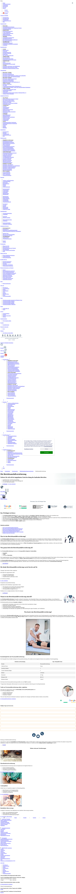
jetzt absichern (5, 563)
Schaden (6, 13)
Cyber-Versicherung (6, 32)
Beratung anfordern (8, 469)
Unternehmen (5, 5)
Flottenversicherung (6, 173)
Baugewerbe (5, 182)
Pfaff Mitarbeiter (6, 249)
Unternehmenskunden (6, 828)
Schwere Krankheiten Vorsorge (9, 274)
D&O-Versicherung (6, 144)
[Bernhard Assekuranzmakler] (11, 341)
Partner (4, 289)
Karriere (6, 10)
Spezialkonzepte (6, 18)
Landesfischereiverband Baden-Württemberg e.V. (12, 86)
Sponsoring (2, 852)
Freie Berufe (5, 203)
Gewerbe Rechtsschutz (7, 158)
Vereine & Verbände (6, 4)
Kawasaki (5, 263)
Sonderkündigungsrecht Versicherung (10, 123)
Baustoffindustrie (6, 183)
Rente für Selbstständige (7, 170)
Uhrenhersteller (6, 200)
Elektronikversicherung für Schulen (9, 59)
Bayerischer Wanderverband (8, 79)
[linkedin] (4, 817)
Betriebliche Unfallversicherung (9, 167)
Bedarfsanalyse (6, 229)
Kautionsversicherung (7, 159)
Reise (4, 251)
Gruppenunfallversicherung (8, 33)
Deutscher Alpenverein (7, 84)
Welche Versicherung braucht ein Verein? (10, 98)
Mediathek (5, 127)
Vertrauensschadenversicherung (9, 149)
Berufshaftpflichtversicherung (8, 142)
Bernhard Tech (5, 233)
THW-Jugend (5, 91)
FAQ (4, 328)
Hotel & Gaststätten (6, 217)
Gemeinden (5, 45)
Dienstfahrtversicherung (7, 38)
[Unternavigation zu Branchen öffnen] (7, 402)
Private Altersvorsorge (7, 277)
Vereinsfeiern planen (7, 104)
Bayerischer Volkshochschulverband (10, 78)
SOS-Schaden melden (7, 320)
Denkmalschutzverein (7, 52)
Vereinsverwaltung (6, 118)
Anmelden (6, 11)
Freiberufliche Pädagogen (7, 42)
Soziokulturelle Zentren (7, 90)
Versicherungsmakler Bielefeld (8, 303)
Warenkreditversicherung (7, 162)
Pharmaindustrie (6, 197)
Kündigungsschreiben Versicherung (9, 122)
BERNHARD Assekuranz (7, 847)
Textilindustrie (5, 199)
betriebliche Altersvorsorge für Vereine (10, 67)
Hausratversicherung (7, 262)
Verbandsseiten (5, 19)
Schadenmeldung (6, 313)
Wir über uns (5, 287)
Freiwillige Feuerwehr (7, 53)
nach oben (2, 862)
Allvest (4, 269)
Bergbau (4, 184)
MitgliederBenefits (6, 115)
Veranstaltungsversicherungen (8, 37)
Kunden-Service (3, 853)
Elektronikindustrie (6, 186)
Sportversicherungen (7, 63)
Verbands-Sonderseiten (4, 822)
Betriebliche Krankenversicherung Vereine (11, 68)
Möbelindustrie (5, 196)
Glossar (4, 125)
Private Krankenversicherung (8, 272)
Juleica (4, 61)
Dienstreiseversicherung (7, 168)
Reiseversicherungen (7, 114)
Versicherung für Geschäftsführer (9, 150)
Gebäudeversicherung (7, 156)
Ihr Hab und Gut (6, 247)
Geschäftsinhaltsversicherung (8, 157)
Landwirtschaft (5, 191)
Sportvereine (5, 112)
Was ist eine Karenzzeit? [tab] (7, 709)
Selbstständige (5, 208)
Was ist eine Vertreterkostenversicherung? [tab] (12, 712)
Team (4, 291)
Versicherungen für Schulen (8, 58)
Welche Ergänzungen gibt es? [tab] (8, 726)
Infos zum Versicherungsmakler (9, 101)
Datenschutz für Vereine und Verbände (10, 103)
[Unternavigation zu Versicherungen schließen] (3, 400)
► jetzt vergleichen (11, 483)
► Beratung (5, 483)
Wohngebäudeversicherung (8, 265)
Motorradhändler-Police (7, 219)
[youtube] (7, 817)
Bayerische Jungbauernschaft (8, 74)
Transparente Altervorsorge (8, 278)
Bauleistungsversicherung (7, 141)
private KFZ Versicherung (8, 264)
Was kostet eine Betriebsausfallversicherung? (11, 530)
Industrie (4, 206)
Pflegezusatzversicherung (7, 276)
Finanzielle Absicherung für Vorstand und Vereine (12, 27)
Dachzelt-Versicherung (7, 261)
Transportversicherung (7, 175)
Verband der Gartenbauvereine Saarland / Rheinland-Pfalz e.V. (14, 92)
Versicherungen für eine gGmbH (9, 64)
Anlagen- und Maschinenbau (8, 180)
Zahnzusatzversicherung (7, 275)
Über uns (4, 7)
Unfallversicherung (6, 256)
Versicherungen (6, 17)
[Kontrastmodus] (69, 889)
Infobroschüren (6, 237)
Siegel (4, 309)
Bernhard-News (6, 293)
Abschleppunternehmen (7, 213)
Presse (4, 295)
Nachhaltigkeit (5, 290)
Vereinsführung (6, 108)
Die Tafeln (5, 85)
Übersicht (4, 106)
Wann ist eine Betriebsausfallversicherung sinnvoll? (12, 529)
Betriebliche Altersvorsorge (8, 164)
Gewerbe (4, 205)
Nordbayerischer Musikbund (8, 80)
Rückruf (2, 892)
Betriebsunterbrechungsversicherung (10, 152)
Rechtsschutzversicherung (8, 31)
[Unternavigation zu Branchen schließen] (3, 433)
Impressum (2, 857)
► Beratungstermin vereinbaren (6, 884)
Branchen (4, 132)
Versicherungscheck (10, 398)
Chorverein (5, 51)
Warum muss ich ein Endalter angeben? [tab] (11, 719)
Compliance (2, 850)
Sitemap (4, 126)
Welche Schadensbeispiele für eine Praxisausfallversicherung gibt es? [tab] (19, 723)
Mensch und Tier (6, 246)
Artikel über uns (6, 308)
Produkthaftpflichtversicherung (8, 146)
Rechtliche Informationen (5, 855)
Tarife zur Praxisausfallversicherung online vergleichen (13, 531)
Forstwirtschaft (5, 190)
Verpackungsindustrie (7, 201)
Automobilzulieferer (6, 181)
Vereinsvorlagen (6, 119)
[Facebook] (1, 817)
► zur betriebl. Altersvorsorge (6, 816)
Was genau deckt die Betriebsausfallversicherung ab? (13, 528)
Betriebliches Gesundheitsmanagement (10, 230)
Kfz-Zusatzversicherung (7, 40)
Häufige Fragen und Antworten (9, 532)
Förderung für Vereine (7, 102)
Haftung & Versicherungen (8, 109)
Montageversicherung (7, 161)
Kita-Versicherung (6, 57)
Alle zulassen (46, 452)
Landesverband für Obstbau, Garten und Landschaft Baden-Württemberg (16, 87)
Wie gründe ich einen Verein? (8, 99)
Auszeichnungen (6, 288)
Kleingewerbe (5, 207)
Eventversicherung (6, 145)
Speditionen (5, 220)
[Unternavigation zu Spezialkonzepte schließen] (3, 448)
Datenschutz (2, 856)
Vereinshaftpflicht (3, 821)
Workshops (5, 124)
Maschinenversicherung (7, 160)
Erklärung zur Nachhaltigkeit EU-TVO (7, 860)
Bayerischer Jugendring (7, 73)
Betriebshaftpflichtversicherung (9, 143)
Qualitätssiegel (5, 120)
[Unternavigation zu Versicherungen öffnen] (9, 359)
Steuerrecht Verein (6, 110)
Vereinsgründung (6, 107)
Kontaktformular (6, 324)
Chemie (4, 185)
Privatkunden (5, 6)
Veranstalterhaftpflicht (7, 29)
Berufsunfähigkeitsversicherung (9, 270)
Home (4, 3)
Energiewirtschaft (6, 189)
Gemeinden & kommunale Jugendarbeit (10, 44)
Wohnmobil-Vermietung (7, 224)
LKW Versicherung (6, 174)
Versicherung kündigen (7, 238)
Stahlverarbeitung (6, 198)
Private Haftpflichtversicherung (9, 255)
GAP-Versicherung (6, 172)
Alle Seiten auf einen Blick (8, 332)
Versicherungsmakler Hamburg (8, 301)
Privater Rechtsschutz (7, 257)
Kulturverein (5, 54)
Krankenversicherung (4, 840)
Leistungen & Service (7, 20)
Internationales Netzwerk (7, 235)
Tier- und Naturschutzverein (8, 55)
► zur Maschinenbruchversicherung (7, 771)
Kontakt (4, 314)
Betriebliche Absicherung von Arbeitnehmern (11, 66)
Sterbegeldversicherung (7, 279)
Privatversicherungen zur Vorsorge (9, 248)
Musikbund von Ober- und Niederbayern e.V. (11, 82)
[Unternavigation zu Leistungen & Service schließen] (3, 467)
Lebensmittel (5, 192)
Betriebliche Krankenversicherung (9, 166)
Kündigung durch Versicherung (9, 117)
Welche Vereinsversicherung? (6, 820)
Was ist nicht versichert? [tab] (7, 716)
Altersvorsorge (3, 842)
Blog (4, 21)
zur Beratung (5, 593)
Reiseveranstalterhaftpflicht (8, 147)
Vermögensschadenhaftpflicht (8, 148)
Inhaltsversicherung (6, 34)
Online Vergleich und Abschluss (9, 250)
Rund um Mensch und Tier (5, 843)
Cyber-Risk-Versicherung (7, 153)
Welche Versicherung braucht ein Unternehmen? (12, 231)
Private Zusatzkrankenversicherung (9, 273)
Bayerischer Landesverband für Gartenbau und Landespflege (14, 75)
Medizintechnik (6, 193)
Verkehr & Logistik (6, 209)
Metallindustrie (5, 194)
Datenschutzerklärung (48, 446)
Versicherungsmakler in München (9, 304)
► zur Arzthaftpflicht (4, 794)
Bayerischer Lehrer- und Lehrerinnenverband (11, 76)
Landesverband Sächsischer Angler (9, 89)
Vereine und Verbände (6, 819)
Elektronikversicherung (7, 35)
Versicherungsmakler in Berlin (8, 302)
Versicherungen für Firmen (5, 833)
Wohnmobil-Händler (7, 222)
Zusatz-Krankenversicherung (5, 841)
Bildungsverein (6, 50)
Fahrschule (5, 216)
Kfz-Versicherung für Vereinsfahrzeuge (10, 39)
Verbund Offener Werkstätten (8, 93)
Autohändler (5, 214)
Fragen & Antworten (7, 315)
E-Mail (1, 889)
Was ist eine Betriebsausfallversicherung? (10, 527)
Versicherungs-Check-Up (5, 823)
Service (4, 8)
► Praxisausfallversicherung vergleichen (8, 698)
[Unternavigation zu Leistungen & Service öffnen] (12, 449)
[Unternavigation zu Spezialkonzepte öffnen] (10, 434)
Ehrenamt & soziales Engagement (9, 111)
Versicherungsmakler (7, 296)
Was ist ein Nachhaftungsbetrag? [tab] (9, 730)
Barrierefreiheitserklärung (5, 858)
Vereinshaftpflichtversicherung (8, 26)
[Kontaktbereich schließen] (72, 3)
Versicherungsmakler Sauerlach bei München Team (12, 300)
